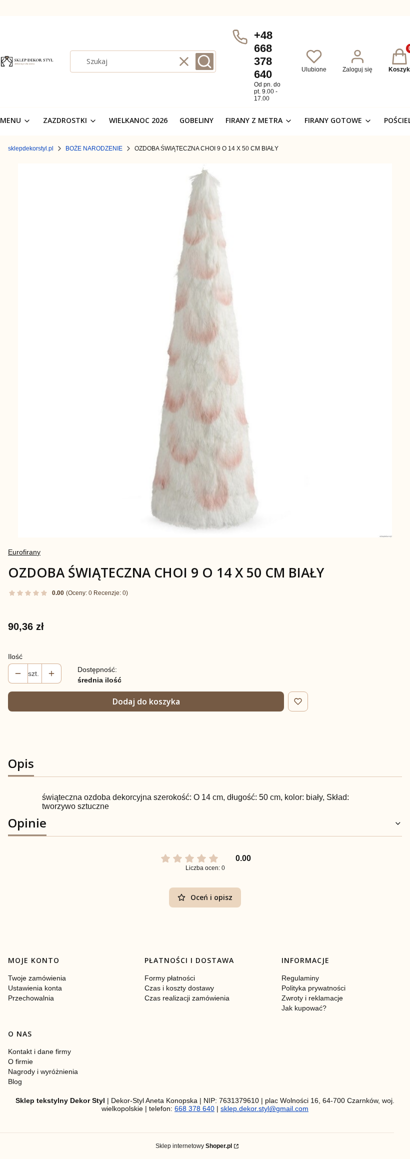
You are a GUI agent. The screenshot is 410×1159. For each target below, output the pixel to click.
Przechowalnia (31, 998)
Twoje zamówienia (37, 978)
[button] (205, 61)
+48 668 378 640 (263, 54)
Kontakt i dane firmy (39, 1052)
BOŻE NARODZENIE (94, 148)
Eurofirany (24, 552)
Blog (15, 1082)
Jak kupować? (304, 1008)
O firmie (20, 1062)
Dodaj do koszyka (146, 701)
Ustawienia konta (35, 988)
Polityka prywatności (314, 988)
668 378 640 (194, 1108)
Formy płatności (169, 978)
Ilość (15, 656)
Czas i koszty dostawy (179, 988)
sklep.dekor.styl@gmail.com (264, 1108)
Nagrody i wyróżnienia (43, 1072)
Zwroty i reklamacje (312, 998)
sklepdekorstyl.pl (31, 148)
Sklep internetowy (194, 1146)
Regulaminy (300, 978)
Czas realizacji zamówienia (187, 998)
